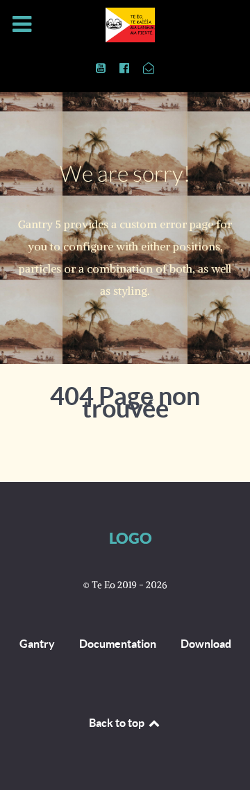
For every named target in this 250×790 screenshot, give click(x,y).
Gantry (37, 643)
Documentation (117, 643)
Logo (130, 538)
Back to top (118, 722)
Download (206, 643)
